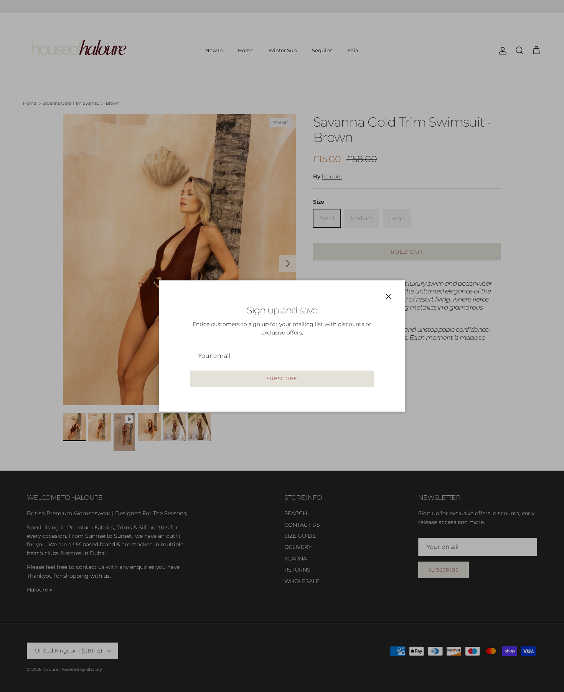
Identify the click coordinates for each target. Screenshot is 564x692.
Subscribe (282, 378)
